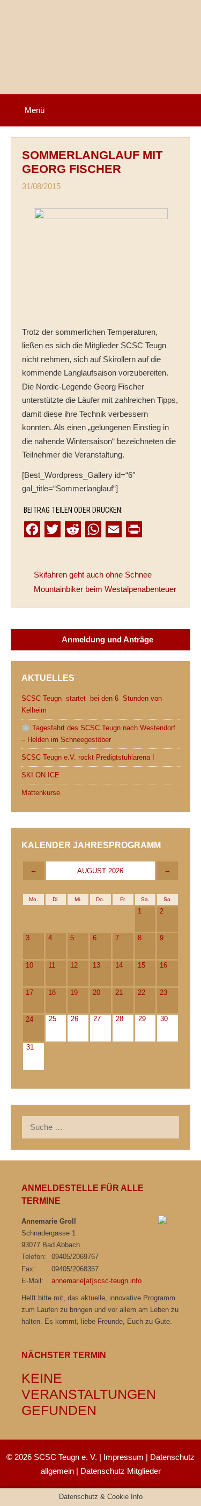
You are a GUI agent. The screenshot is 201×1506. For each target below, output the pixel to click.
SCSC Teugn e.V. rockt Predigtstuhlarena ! (87, 757)
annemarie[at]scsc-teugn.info (96, 1281)
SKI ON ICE (40, 775)
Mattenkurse (40, 793)
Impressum (123, 1457)
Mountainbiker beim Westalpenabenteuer (105, 589)
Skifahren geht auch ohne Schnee (93, 574)
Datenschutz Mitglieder (120, 1470)
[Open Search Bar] (185, 110)
